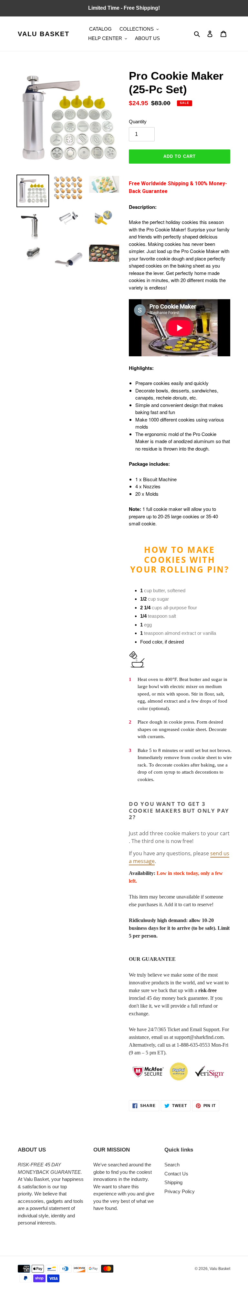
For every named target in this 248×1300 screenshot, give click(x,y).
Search (172, 1164)
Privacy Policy (179, 1191)
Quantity (138, 121)
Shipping (173, 1182)
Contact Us (176, 1173)
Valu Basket (43, 33)
